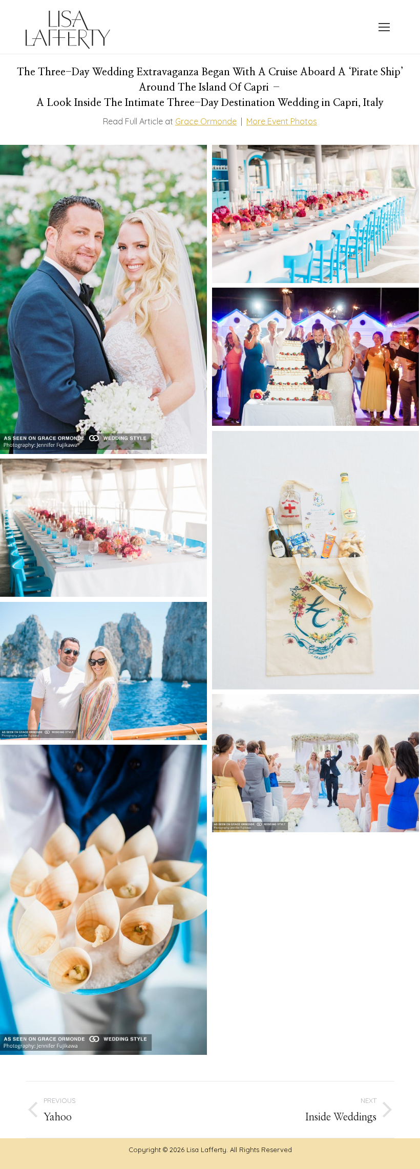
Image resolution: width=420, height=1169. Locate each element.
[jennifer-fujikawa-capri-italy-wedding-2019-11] (103, 299)
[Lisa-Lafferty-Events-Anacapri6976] (315, 214)
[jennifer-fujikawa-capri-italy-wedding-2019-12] (315, 763)
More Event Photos (281, 121)
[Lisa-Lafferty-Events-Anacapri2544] (315, 560)
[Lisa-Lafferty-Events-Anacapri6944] (103, 528)
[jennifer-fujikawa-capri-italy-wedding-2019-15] (103, 900)
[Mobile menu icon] (384, 27)
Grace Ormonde (206, 121)
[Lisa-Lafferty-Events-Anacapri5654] (315, 357)
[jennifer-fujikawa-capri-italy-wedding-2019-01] (103, 671)
